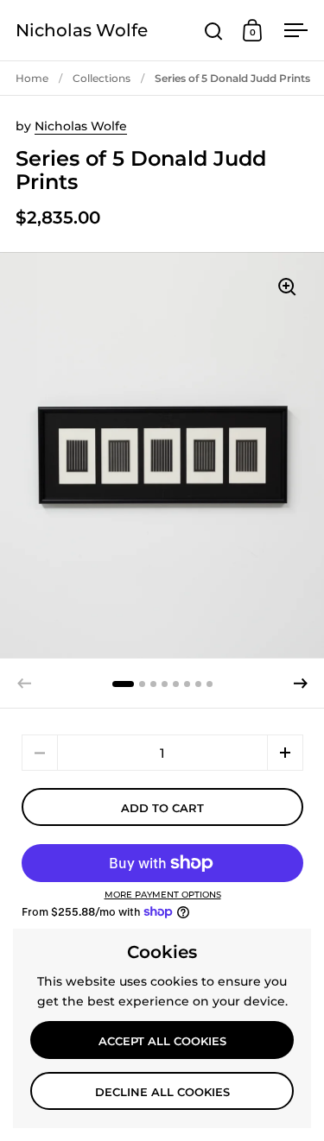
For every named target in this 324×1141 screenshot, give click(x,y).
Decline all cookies (162, 1092)
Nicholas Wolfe (82, 30)
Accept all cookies (162, 1041)
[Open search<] (214, 31)
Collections (101, 78)
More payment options (163, 895)
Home (32, 78)
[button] (300, 683)
